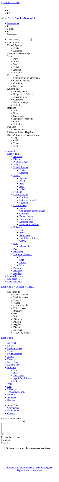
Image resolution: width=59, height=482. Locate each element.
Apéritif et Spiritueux (29, 238)
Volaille (17, 67)
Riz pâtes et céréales (23, 94)
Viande (10, 56)
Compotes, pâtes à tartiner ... (26, 78)
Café (15, 140)
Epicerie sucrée (14, 75)
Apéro (22, 208)
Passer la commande (11, 418)
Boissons (11, 108)
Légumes (17, 50)
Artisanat (18, 135)
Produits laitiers (14, 53)
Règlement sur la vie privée (29, 470)
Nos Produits (13, 42)
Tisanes (16, 143)
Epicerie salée (13, 88)
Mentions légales (44, 467)
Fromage (26, 53)
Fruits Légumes (14, 45)
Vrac (13, 127)
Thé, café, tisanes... (31, 135)
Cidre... (16, 121)
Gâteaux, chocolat (22, 80)
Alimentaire (19, 129)
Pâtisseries (12, 132)
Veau (15, 64)
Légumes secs (20, 97)
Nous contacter (14, 281)
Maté (15, 146)
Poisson (21, 132)
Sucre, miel (18, 86)
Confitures (18, 83)
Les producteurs (15, 276)
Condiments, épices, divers (32, 211)
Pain (9, 127)
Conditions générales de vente (20, 467)
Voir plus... (18, 72)
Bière (15, 113)
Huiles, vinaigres (21, 102)
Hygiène (29, 132)
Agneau (17, 69)
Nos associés (13, 279)
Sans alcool (18, 116)
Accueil (11, 151)
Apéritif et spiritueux (23, 118)
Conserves (18, 99)
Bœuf (16, 61)
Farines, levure (20, 91)
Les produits (13, 153)
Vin (15, 110)
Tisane (22, 262)
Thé (15, 137)
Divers (10, 135)
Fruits (16, 48)
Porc (15, 59)
